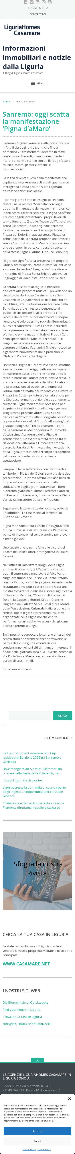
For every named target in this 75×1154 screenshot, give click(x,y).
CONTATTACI (37, 14)
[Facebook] (25, 2)
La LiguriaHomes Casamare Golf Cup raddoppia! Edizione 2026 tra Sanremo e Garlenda (32, 757)
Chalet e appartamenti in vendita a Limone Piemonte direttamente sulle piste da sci (33, 805)
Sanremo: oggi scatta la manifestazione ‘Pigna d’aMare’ (36, 121)
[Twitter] (31, 2)
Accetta (37, 1131)
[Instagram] (44, 2)
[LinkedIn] (38, 2)
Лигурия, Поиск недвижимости (27, 1024)
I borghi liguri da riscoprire (22, 780)
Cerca (62, 716)
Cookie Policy (29, 1149)
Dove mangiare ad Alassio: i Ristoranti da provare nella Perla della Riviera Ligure (32, 771)
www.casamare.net (26, 964)
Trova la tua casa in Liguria (22, 1017)
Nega (37, 1141)
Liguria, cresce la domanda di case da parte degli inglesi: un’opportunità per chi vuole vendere (34, 791)
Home (6, 101)
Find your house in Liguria (22, 1009)
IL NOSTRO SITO (37, 7)
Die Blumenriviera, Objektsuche (25, 1002)
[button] (69, 1099)
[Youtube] (50, 2)
